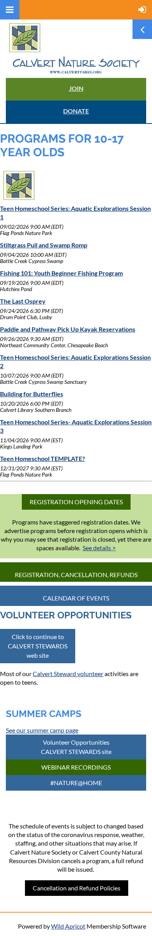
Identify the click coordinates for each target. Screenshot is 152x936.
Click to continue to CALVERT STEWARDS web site (37, 646)
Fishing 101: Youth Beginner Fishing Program (61, 273)
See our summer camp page (42, 730)
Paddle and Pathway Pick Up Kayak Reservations (67, 329)
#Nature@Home (76, 782)
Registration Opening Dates (76, 501)
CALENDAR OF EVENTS (76, 598)
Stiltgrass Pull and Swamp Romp (43, 245)
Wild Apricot (68, 926)
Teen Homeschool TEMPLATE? (42, 458)
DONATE (76, 111)
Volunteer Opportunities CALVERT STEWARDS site (76, 746)
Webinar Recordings (76, 767)
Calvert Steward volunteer (68, 673)
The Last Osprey (23, 301)
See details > (99, 547)
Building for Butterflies (31, 393)
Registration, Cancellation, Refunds (76, 574)
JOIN (76, 88)
